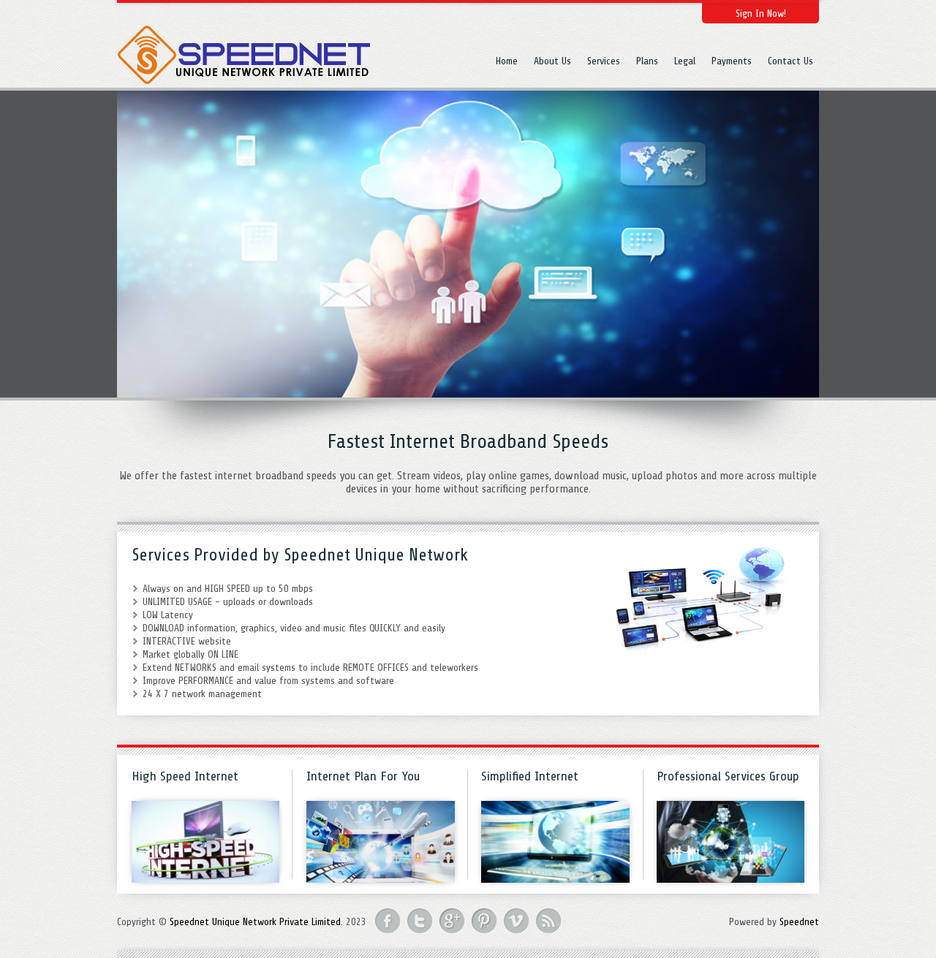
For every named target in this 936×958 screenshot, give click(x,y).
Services (603, 61)
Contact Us (790, 61)
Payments (732, 61)
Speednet (799, 921)
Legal (684, 61)
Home (507, 61)
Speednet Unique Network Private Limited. (256, 921)
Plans (647, 61)
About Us (552, 61)
